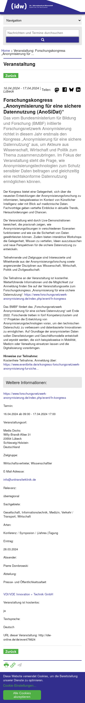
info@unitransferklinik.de (19, 479)
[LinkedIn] (78, 90)
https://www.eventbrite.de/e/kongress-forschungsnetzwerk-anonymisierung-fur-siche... (41, 366)
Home (5, 50)
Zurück (10, 75)
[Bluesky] (71, 90)
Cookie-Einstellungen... (19, 685)
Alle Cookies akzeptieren (22, 694)
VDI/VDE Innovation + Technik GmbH (28, 594)
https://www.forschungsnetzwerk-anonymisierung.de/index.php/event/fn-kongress (35, 296)
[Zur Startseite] (42, 10)
